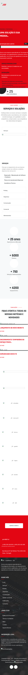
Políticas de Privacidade (9, 615)
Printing (4, 588)
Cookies (5, 624)
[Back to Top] (24, 672)
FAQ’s (4, 621)
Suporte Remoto (7, 628)
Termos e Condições (8, 618)
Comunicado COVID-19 (8, 354)
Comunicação (6, 594)
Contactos (5, 604)
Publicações (6, 600)
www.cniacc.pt (19, 645)
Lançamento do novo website (12, 328)
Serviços (5, 585)
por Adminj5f (17, 322)
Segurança (5, 591)
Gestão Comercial (7, 597)
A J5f (4, 582)
